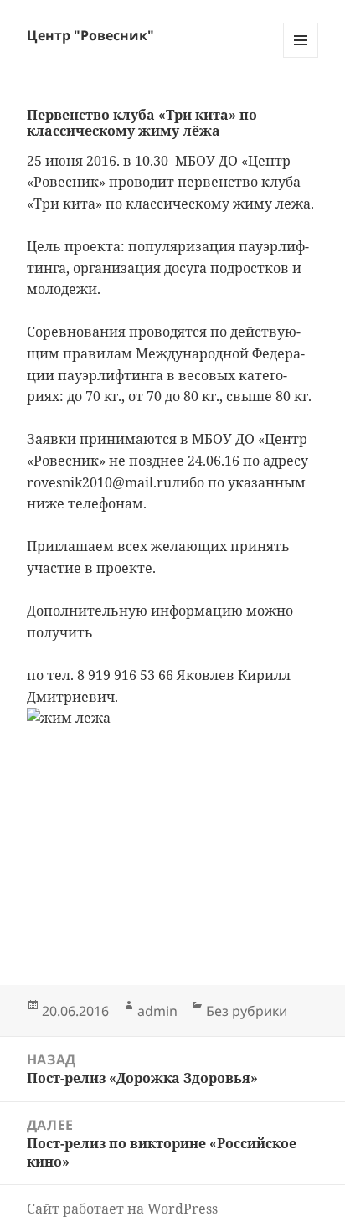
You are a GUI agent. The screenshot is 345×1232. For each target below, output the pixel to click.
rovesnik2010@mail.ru (99, 482)
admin (157, 1011)
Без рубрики (246, 1011)
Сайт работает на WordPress (122, 1208)
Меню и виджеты (301, 57)
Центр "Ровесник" (90, 35)
